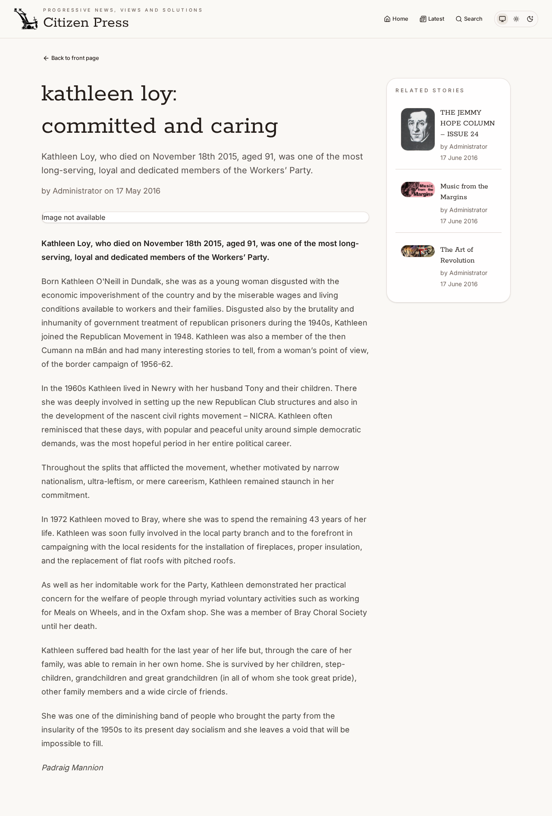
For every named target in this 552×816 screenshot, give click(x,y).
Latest (436, 19)
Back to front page (75, 58)
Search (473, 19)
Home (400, 19)
